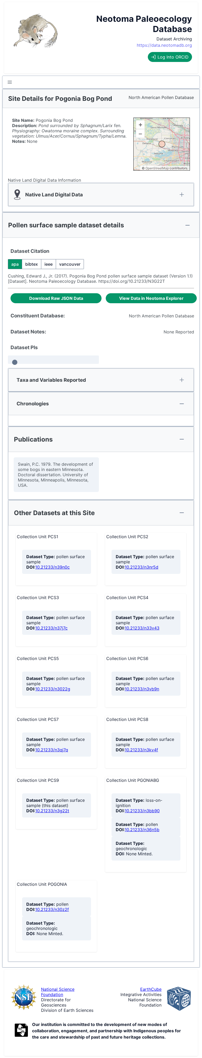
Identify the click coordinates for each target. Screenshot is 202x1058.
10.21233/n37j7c (51, 628)
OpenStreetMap (157, 168)
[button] (10, 82)
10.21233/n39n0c (52, 567)
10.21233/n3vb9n (142, 689)
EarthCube (150, 989)
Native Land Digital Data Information (44, 180)
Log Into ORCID (173, 57)
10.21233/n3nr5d (141, 567)
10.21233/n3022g (52, 689)
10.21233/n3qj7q (51, 749)
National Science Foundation (57, 992)
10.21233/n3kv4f (141, 749)
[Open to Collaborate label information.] (21, 1031)
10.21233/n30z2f (52, 909)
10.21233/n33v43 (142, 628)
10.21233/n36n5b (142, 829)
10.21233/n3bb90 (142, 810)
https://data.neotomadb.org (164, 45)
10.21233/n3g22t (52, 810)
